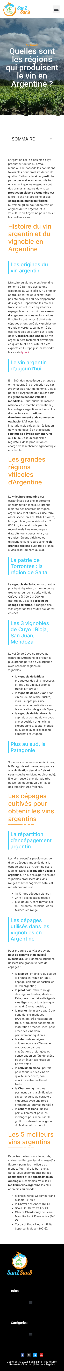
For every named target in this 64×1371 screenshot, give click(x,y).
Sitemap (27, 1364)
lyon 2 (25, 352)
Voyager (32, 44)
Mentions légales (44, 1364)
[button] (56, 9)
